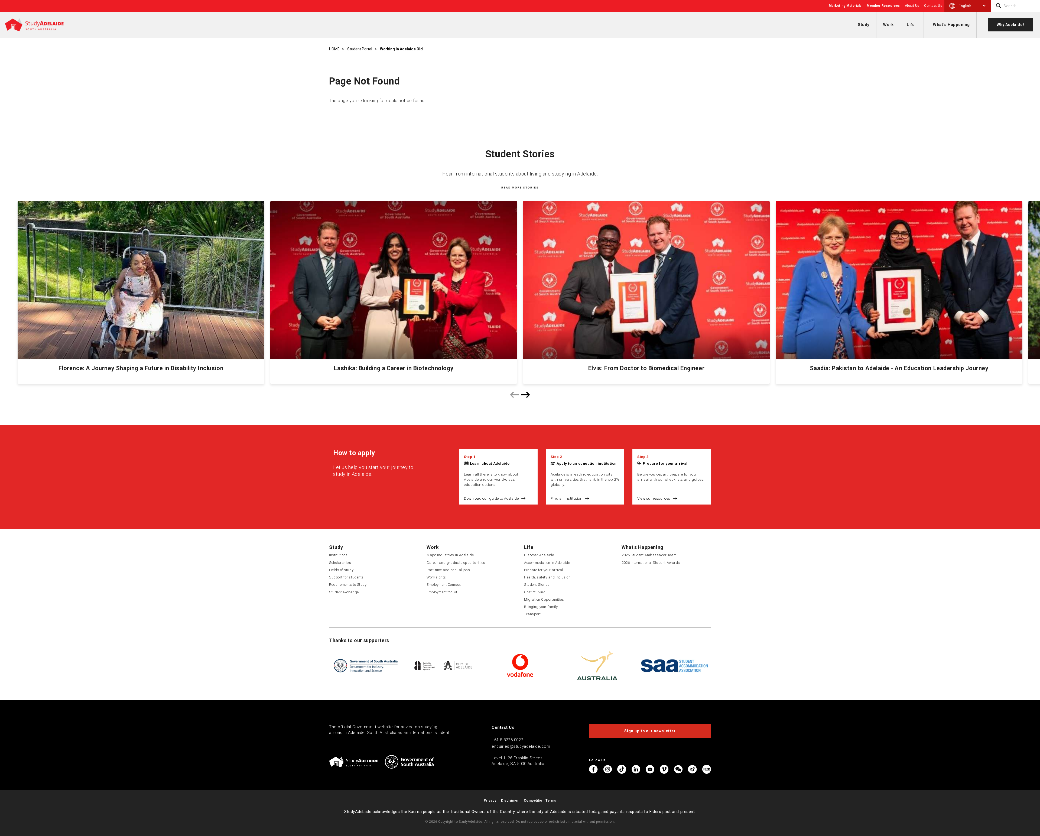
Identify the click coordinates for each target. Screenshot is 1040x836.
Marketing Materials (845, 6)
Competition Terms (540, 800)
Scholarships (340, 563)
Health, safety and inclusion (547, 577)
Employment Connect (444, 585)
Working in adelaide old (401, 49)
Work (888, 24)
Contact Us (933, 6)
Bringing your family (541, 607)
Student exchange (344, 592)
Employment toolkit (442, 592)
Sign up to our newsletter (650, 731)
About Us (912, 6)
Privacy (490, 800)
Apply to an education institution (587, 463)
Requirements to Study (347, 585)
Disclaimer (510, 800)
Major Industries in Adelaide (450, 555)
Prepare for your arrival (665, 463)
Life (911, 24)
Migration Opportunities (544, 599)
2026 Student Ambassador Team (649, 555)
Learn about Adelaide (490, 463)
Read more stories (520, 187)
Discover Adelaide (539, 555)
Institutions (338, 555)
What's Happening (951, 24)
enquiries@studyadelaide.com (521, 746)
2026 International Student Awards (651, 563)
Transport (532, 614)
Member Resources (883, 6)
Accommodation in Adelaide (547, 563)
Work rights (436, 577)
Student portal (359, 49)
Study (864, 24)
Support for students (346, 577)
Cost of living (535, 592)
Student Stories (537, 585)
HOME (334, 49)
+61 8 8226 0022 (507, 739)
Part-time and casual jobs (448, 570)
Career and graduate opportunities (456, 563)
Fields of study (341, 570)
